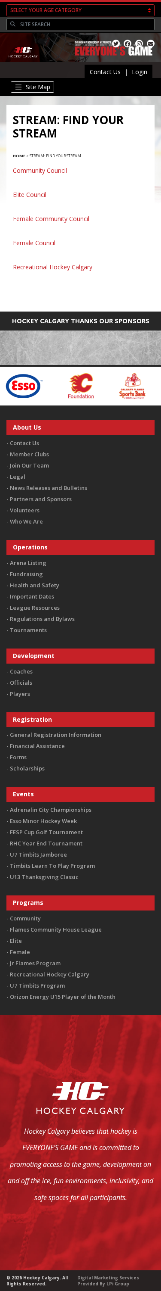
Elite (16, 941)
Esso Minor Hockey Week (43, 821)
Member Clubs (29, 454)
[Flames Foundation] (63, 385)
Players (20, 694)
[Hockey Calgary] (23, 63)
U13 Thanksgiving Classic (44, 877)
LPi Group (117, 1284)
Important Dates (32, 596)
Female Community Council (51, 219)
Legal (17, 476)
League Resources (35, 607)
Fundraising (26, 574)
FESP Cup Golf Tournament (46, 832)
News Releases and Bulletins (48, 488)
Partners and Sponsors (41, 499)
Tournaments (28, 630)
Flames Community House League (56, 929)
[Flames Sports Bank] (115, 385)
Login (139, 72)
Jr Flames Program (35, 963)
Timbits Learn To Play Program (52, 866)
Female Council (34, 243)
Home (19, 156)
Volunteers (24, 510)
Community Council (40, 170)
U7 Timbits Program (37, 985)
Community (25, 918)
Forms (18, 757)
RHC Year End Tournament (46, 843)
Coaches (21, 671)
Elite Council (29, 194)
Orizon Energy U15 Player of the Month (62, 997)
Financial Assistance (37, 746)
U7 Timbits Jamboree (38, 854)
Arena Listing (28, 563)
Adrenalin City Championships (50, 810)
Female (20, 952)
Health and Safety (34, 585)
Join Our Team (29, 465)
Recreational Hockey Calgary (52, 267)
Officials (21, 682)
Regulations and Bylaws (42, 619)
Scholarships (27, 768)
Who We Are (26, 521)
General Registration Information (55, 735)
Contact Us (105, 72)
